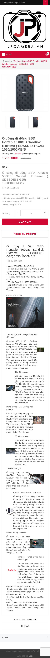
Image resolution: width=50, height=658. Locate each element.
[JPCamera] (25, 28)
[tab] (25, 234)
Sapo (31, 655)
